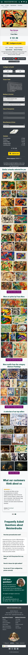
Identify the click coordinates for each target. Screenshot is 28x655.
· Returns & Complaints (6, 628)
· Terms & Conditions (6, 622)
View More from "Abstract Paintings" (14, 407)
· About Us (4, 629)
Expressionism (13, 5)
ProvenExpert (11, 508)
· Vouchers (17, 626)
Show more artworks (14, 473)
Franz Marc (20, 5)
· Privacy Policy (5, 624)
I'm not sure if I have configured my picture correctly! (13, 569)
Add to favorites (21, 58)
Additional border (6, 74)
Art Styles (7, 5)
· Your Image (17, 619)
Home (2, 5)
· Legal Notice (5, 621)
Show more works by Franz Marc (14, 359)
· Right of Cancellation (6, 626)
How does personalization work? (12, 535)
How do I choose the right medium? (13, 563)
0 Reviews (17, 61)
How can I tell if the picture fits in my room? (13, 557)
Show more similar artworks (14, 292)
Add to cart (15, 153)
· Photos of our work (19, 624)
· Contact (4, 619)
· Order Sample (18, 628)
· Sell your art (17, 621)
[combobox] (14, 76)
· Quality (16, 622)
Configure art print (15, 43)
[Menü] (1, 1)
